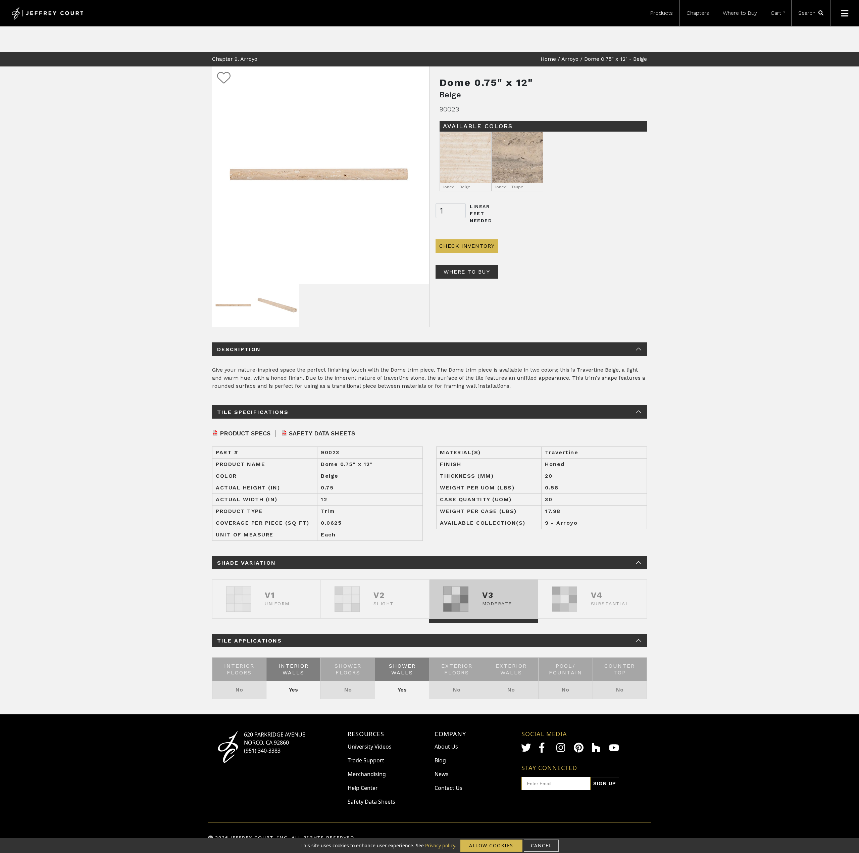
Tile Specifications (253, 412)
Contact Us (448, 788)
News (442, 774)
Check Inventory (467, 246)
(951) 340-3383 (262, 750)
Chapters (698, 13)
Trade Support (366, 760)
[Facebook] (544, 748)
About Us (446, 746)
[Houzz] (597, 748)
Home (548, 59)
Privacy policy (440, 845)
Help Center (363, 788)
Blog (440, 760)
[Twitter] (526, 748)
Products (661, 13)
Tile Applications (249, 640)
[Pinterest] (579, 748)
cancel (541, 845)
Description (239, 349)
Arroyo (569, 59)
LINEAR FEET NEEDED (481, 213)
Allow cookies (491, 845)
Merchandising (367, 774)
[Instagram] (561, 748)
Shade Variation (246, 563)
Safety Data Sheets (322, 433)
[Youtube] (614, 747)
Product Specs (245, 433)
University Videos (370, 746)
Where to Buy (740, 13)
